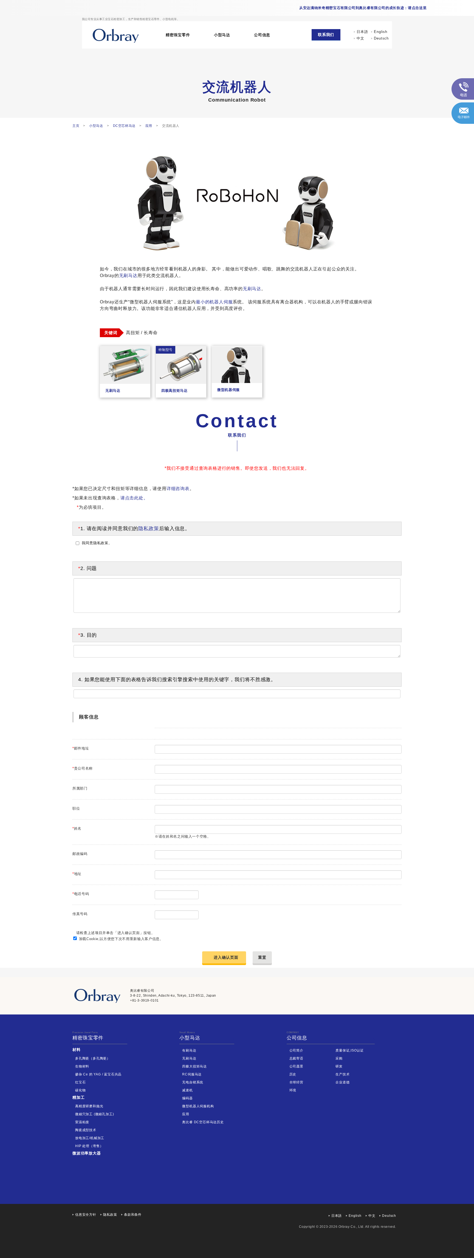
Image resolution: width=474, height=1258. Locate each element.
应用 (185, 1114)
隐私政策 (148, 528)
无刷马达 (128, 275)
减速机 (187, 1090)
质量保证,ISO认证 (349, 1050)
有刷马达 (189, 1050)
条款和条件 (133, 1215)
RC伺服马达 (192, 1074)
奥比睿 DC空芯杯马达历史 (203, 1122)
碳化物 (80, 1090)
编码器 (187, 1098)
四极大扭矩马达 (194, 1066)
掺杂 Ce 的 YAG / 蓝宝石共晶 (98, 1074)
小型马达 (222, 35)
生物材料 (82, 1066)
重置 (262, 957)
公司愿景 (296, 1066)
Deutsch (381, 38)
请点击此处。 (134, 498)
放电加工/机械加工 (89, 1138)
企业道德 (342, 1082)
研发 (339, 1066)
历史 (293, 1074)
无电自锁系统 (192, 1082)
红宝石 (80, 1082)
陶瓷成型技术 (85, 1130)
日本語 (362, 32)
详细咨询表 (178, 488)
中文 (362, 38)
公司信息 (262, 35)
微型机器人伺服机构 (198, 1106)
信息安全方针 (85, 1215)
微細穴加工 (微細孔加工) (94, 1114)
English (380, 32)
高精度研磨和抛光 (89, 1106)
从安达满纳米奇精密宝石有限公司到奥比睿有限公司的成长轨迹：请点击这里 (363, 8)
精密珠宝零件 (178, 35)
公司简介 (296, 1050)
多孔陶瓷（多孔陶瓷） (92, 1058)
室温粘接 (82, 1122)
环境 (293, 1090)
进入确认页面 (226, 957)
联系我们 (326, 34)
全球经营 (296, 1082)
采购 (339, 1058)
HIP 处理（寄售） (89, 1146)
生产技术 (342, 1074)
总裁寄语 (296, 1058)
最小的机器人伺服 (214, 302)
